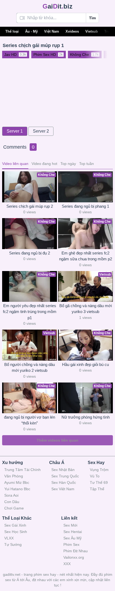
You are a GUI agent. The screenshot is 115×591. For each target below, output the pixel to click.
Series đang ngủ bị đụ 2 (29, 253)
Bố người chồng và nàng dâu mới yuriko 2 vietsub (29, 367)
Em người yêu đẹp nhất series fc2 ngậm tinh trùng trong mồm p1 (29, 311)
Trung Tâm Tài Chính (22, 470)
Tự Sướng (13, 544)
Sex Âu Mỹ (72, 538)
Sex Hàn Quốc (63, 482)
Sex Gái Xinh (15, 525)
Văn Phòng (13, 476)
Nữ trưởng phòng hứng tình (86, 417)
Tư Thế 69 (99, 482)
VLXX (9, 538)
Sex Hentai (72, 532)
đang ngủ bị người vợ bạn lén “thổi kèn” (29, 420)
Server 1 (15, 131)
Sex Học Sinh (15, 532)
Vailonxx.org (73, 557)
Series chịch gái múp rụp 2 (29, 206)
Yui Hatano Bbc (17, 489)
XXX (67, 564)
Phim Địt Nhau (75, 551)
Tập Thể (97, 489)
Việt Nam (51, 31)
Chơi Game (14, 508)
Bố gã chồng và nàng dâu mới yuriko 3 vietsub (85, 308)
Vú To (94, 476)
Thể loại (12, 31)
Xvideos (72, 31)
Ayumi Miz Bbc (16, 482)
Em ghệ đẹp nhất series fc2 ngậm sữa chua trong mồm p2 (85, 256)
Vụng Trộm (99, 470)
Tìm (92, 18)
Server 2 (41, 131)
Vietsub (91, 31)
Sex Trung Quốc (65, 476)
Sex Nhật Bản (63, 470)
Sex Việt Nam (62, 489)
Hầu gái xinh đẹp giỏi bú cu (85, 364)
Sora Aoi (11, 495)
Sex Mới (70, 525)
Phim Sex (71, 544)
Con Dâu (11, 502)
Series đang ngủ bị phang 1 (85, 206)
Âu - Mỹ (31, 31)
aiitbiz (57, 6)
